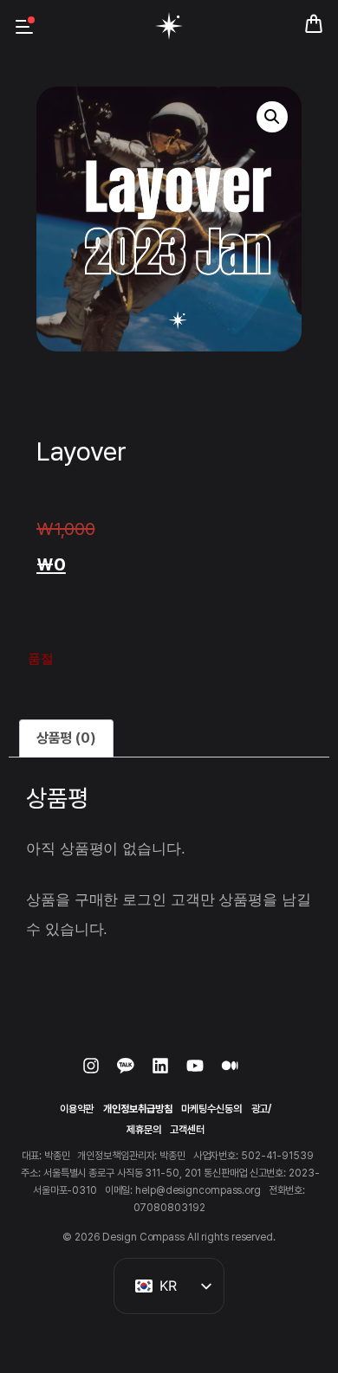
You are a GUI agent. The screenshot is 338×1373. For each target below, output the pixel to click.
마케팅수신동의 (211, 1109)
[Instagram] (99, 1074)
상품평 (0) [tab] (66, 738)
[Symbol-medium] (238, 1074)
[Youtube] (203, 1074)
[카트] (313, 21)
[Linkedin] (169, 1074)
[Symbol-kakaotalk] (134, 1074)
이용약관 (77, 1109)
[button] (272, 116)
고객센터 (187, 1130)
